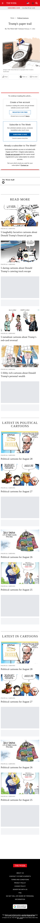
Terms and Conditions (20, 879)
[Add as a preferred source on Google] (20, 906)
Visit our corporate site (28, 916)
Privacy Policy (20, 883)
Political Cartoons (23, 18)
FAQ (20, 893)
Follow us (24, 76)
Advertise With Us (20, 889)
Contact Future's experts (20, 876)
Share (6, 76)
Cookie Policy (20, 886)
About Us (20, 873)
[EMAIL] (4, 182)
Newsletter (35, 76)
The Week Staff (12, 29)
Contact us (24, 165)
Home (12, 18)
